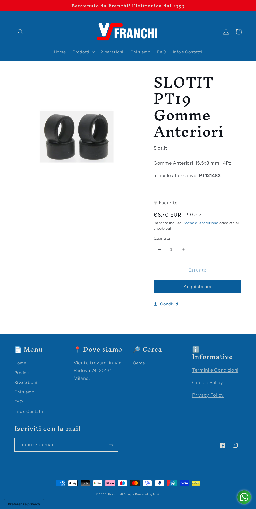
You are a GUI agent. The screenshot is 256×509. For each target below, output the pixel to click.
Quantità (162, 238)
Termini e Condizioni (215, 370)
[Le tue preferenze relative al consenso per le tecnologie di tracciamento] (24, 504)
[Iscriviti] (111, 445)
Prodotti (22, 372)
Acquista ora (198, 286)
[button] (20, 31)
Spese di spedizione (201, 223)
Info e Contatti (29, 411)
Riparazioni (26, 382)
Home (20, 362)
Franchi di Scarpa (121, 494)
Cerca (139, 362)
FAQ (18, 401)
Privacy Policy (208, 395)
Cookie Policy (207, 382)
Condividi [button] (170, 303)
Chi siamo (24, 391)
